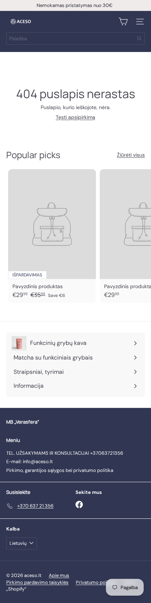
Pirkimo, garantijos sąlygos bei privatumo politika (59, 470)
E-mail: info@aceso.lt (29, 461)
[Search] (139, 38)
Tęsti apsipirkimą (75, 117)
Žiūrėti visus (131, 155)
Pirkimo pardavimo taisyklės (37, 582)
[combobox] (75, 38)
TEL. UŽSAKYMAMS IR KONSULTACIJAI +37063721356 (64, 453)
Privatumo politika (96, 582)
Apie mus (59, 575)
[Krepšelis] (123, 21)
